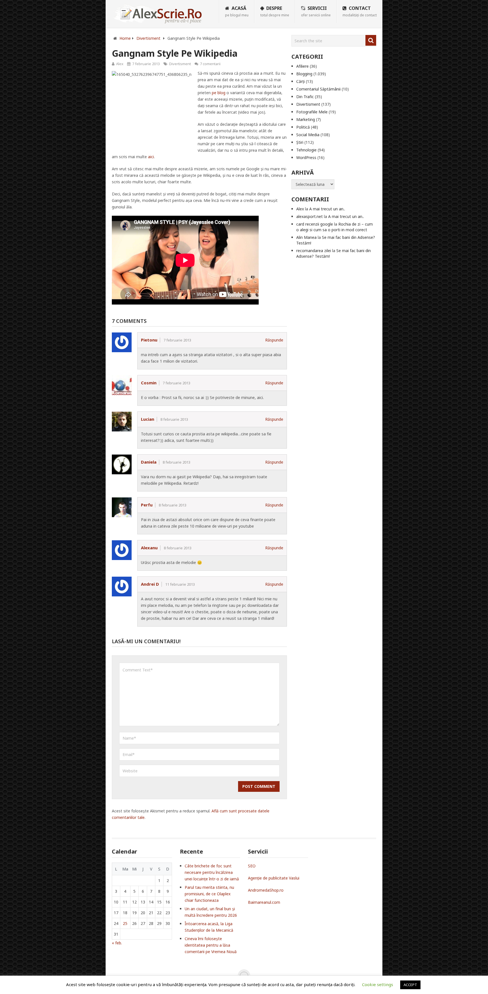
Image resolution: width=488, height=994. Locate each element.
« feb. (117, 942)
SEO (252, 866)
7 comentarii (210, 63)
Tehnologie (306, 150)
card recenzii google (314, 224)
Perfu (146, 505)
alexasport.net (309, 216)
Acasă (237, 11)
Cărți (300, 81)
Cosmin (148, 382)
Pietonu (149, 340)
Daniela (148, 462)
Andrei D (150, 584)
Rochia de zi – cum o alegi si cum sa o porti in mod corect (334, 226)
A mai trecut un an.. (327, 208)
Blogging (304, 73)
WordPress (306, 157)
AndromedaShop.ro (266, 890)
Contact (360, 11)
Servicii (316, 11)
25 (125, 923)
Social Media (307, 134)
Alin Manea (306, 237)
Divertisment (180, 63)
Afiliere (302, 66)
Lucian (147, 419)
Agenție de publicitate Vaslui (273, 878)
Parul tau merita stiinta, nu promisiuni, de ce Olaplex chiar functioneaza (209, 894)
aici (151, 156)
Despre (274, 11)
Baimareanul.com (264, 902)
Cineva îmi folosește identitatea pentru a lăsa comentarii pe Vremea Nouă (211, 945)
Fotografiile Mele (312, 111)
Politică (303, 127)
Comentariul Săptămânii (318, 89)
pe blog (218, 92)
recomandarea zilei (313, 250)
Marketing (305, 119)
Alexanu (149, 547)
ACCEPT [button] (410, 984)
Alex (119, 63)
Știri (299, 142)
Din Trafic (305, 96)
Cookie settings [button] (377, 984)
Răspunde (274, 340)
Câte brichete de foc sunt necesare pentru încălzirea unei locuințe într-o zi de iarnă (212, 872)
